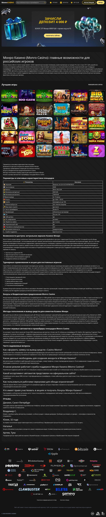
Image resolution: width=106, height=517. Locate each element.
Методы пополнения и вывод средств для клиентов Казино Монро (23, 172)
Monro (8, 2)
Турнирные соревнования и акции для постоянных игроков (21, 168)
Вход (101, 2)
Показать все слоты (95, 84)
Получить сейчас (53, 36)
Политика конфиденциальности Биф (46, 500)
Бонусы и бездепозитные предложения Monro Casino (19, 170)
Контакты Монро (64, 500)
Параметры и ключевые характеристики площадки (18, 164)
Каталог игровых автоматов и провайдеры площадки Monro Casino (23, 174)
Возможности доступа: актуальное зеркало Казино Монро (21, 166)
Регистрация (89, 2)
